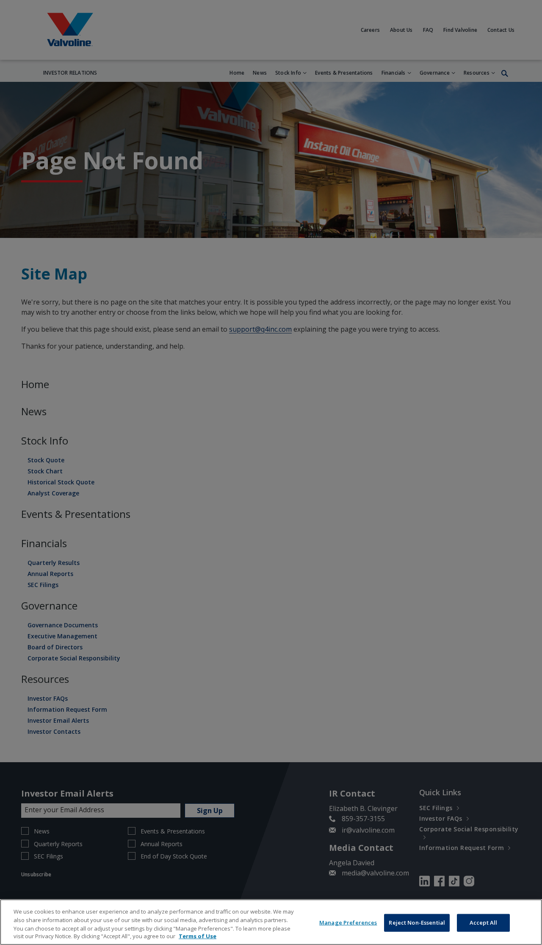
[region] (271, 922)
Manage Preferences (348, 922)
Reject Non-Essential (417, 922)
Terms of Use (197, 936)
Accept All (483, 922)
